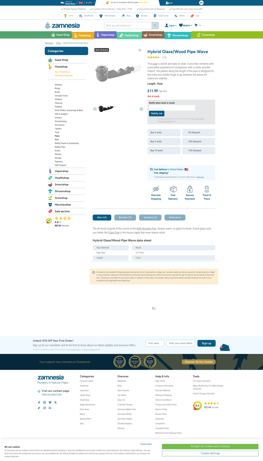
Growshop (61, 198)
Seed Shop (61, 60)
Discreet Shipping (124, 423)
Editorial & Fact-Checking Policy (168, 433)
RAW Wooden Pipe (146, 228)
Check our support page (52, 394)
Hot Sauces (59, 125)
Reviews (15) (125, 217)
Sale (81, 423)
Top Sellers (121, 395)
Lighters (58, 128)
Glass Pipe (113, 232)
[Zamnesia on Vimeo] (49, 402)
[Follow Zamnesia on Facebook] (38, 402)
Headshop (61, 66)
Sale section (62, 211)
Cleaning (58, 103)
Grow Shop (84, 409)
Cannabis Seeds (86, 381)
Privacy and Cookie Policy (166, 404)
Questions (150, 217)
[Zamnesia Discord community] (49, 407)
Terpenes (59, 161)
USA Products (60, 165)
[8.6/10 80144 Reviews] (65, 218)
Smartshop (61, 184)
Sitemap (120, 428)
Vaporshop (61, 171)
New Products (123, 390)
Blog (119, 385)
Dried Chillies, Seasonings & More (69, 110)
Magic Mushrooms (87, 404)
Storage (58, 158)
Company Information (164, 385)
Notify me (156, 113)
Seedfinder (121, 381)
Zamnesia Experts (124, 419)
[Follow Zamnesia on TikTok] (38, 407)
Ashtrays (58, 84)
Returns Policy (161, 409)
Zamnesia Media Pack (126, 409)
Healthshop (62, 177)
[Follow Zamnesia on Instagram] (44, 402)
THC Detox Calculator (64, 75)
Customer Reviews (125, 404)
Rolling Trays (60, 147)
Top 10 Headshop (62, 72)
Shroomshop (62, 191)
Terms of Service (166, 121)
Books (57, 92)
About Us (121, 400)
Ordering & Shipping (163, 395)
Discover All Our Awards (198, 361)
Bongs (57, 88)
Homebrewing (61, 121)
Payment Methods (162, 390)
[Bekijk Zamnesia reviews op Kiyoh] (49, 220)
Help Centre (160, 381)
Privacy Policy (199, 119)
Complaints (160, 423)
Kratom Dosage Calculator (204, 393)
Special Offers (85, 419)
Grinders (58, 117)
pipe (155, 63)
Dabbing (58, 106)
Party (57, 132)
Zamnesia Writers (124, 414)
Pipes (57, 136)
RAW (57, 139)
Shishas (58, 154)
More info (200, 177)
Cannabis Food (61, 95)
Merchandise (63, 204)
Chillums (58, 99)
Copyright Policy (162, 428)
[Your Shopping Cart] (198, 25)
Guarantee (159, 419)
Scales (57, 150)
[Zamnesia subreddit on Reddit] (44, 407)
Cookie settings (210, 453)
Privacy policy (146, 444)
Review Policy (161, 414)
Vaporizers (84, 390)
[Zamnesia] (72, 25)
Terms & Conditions (163, 400)
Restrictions (175, 217)
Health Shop (85, 395)
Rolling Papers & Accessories (67, 143)
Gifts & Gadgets (61, 114)
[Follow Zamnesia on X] (55, 402)
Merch (82, 414)
